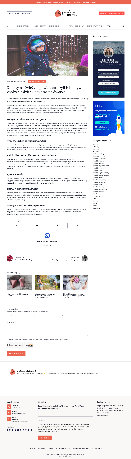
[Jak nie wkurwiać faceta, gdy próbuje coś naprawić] (87, 381)
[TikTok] (23, 430)
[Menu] (7, 26)
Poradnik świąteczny (99, 180)
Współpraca (47, 2)
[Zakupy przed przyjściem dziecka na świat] (19, 282)
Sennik (95, 203)
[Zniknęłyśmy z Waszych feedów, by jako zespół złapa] (101, 381)
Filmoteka (96, 149)
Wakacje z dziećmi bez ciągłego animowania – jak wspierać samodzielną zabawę (45, 295)
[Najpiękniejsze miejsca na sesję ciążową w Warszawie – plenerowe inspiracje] (75, 282)
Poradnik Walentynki (99, 187)
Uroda (95, 206)
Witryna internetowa (68, 316)
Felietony (96, 147)
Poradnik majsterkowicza (101, 166)
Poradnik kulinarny (98, 163)
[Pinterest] (57, 225)
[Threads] (15, 430)
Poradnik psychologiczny (101, 173)
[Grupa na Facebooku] (10, 430)
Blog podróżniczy (103, 413)
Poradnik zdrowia (39, 26)
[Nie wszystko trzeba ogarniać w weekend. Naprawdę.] (58, 381)
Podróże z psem (102, 415)
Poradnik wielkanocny (100, 189)
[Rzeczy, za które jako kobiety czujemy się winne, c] (44, 381)
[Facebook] (17, 225)
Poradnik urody (23, 26)
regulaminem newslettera (52, 431)
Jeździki (16, 161)
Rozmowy (69, 2)
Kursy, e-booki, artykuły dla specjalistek (110, 410)
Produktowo (97, 196)
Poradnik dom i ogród (57, 26)
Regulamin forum (96, 448)
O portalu (37, 2)
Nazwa (9, 316)
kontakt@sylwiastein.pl (19, 413)
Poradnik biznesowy (76, 26)
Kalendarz (86, 2)
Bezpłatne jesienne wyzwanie (111, 13)
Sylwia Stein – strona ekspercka (107, 408)
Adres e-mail (38, 316)
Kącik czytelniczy (58, 2)
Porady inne (96, 194)
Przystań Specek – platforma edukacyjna (110, 406)
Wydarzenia (96, 208)
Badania (95, 144)
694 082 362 (16, 407)
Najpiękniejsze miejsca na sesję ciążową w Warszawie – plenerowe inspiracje (74, 295)
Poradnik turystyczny (95, 26)
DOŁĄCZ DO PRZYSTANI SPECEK (19, 13)
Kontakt (94, 2)
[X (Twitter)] (37, 225)
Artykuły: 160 (47, 245)
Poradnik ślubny (98, 177)
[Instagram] (12, 430)
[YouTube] (28, 430)
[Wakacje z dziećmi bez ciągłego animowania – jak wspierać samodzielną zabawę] (47, 282)
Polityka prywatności (63, 448)
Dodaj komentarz (12, 322)
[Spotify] (26, 430)
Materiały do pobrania (100, 156)
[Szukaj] (123, 26)
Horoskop (77, 2)
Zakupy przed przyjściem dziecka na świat (17, 295)
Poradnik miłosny (98, 168)
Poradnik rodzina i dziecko (37, 81)
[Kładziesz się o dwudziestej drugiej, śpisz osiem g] (15, 381)
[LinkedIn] (78, 225)
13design (69, 456)
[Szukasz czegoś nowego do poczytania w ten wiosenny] (116, 381)
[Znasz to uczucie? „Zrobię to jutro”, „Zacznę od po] (29, 381)
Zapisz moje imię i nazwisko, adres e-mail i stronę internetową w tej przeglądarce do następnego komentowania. (39, 339)
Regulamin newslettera (81, 448)
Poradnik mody (97, 170)
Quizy (94, 199)
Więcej (109, 26)
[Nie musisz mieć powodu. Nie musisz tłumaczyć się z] (72, 381)
